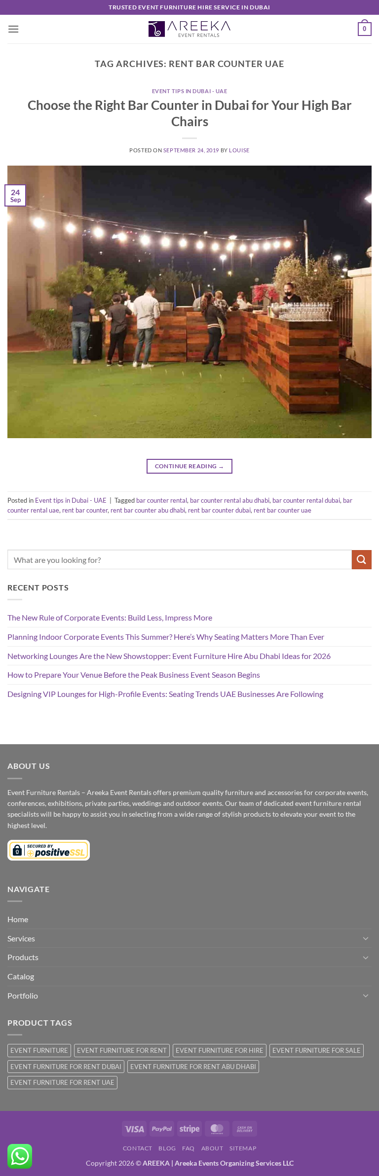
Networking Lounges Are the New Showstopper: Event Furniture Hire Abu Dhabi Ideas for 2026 (169, 655)
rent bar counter (85, 510)
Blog (167, 1148)
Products (22, 957)
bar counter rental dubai (306, 500)
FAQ (188, 1148)
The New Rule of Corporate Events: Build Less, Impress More (109, 617)
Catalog (20, 976)
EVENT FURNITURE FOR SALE (316, 1050)
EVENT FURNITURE (39, 1050)
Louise (239, 150)
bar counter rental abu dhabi (229, 500)
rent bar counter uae (282, 510)
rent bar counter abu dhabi (148, 510)
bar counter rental (161, 500)
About (212, 1148)
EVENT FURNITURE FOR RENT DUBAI (65, 1067)
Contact (137, 1148)
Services (21, 938)
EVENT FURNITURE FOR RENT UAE (62, 1082)
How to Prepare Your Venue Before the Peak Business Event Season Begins (133, 674)
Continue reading (190, 466)
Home (17, 919)
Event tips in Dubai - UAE (189, 91)
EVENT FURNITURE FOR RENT (122, 1050)
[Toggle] (366, 938)
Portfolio (22, 995)
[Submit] (362, 559)
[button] (13, 29)
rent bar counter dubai (219, 510)
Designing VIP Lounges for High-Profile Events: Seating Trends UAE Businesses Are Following (165, 693)
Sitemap (242, 1148)
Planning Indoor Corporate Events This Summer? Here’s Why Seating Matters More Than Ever (165, 636)
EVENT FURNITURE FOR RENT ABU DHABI (193, 1067)
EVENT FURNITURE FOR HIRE (220, 1050)
